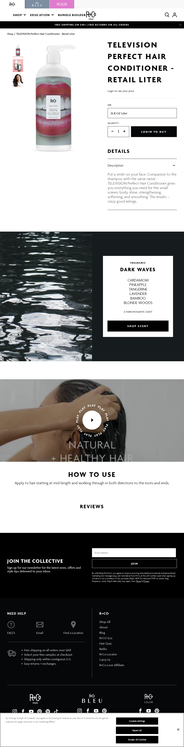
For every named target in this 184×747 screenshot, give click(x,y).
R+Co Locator (108, 654)
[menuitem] (111, 622)
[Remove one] (111, 131)
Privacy (146, 581)
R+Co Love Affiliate (111, 665)
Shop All (104, 622)
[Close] (180, 24)
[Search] (167, 14)
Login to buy (154, 131)
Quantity (113, 123)
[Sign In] (174, 14)
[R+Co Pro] (91, 15)
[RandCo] (12, 4)
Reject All (137, 730)
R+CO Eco (105, 638)
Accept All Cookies (137, 739)
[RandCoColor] (62, 4)
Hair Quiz (105, 643)
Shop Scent (138, 326)
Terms (138, 581)
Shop (10, 33)
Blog (102, 632)
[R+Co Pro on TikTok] (56, 711)
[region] (92, 730)
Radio (103, 649)
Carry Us (105, 659)
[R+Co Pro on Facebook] (23, 711)
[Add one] (126, 131)
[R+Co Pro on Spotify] (47, 711)
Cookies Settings (137, 721)
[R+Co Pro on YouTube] (31, 711)
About (103, 627)
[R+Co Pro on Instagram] (14, 711)
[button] (19, 14)
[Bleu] (37, 4)
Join (134, 563)
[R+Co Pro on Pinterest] (39, 711)
